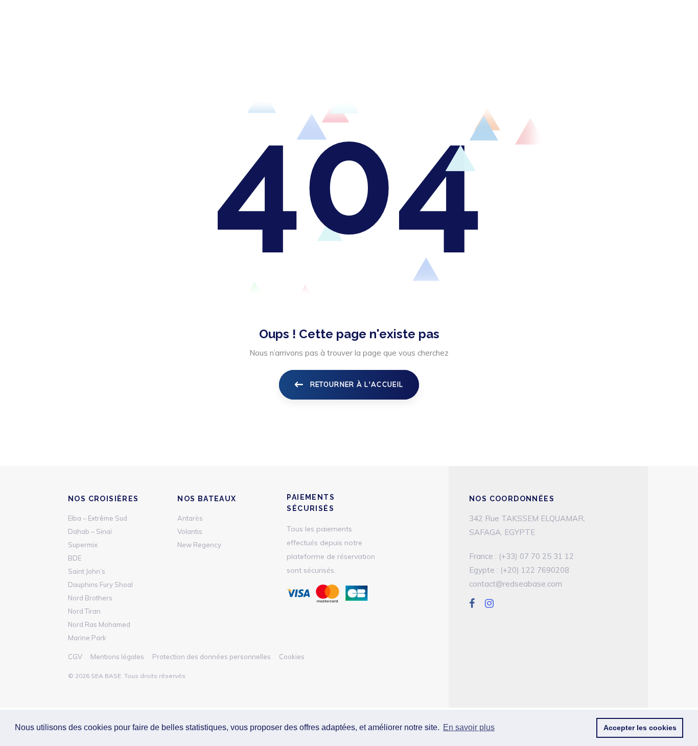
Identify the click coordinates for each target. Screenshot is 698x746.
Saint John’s (86, 571)
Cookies (292, 656)
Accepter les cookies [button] (640, 728)
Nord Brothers (90, 598)
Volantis (189, 531)
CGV (75, 656)
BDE (74, 558)
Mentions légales (117, 656)
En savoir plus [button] (469, 727)
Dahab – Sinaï (90, 531)
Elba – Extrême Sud (97, 518)
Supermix (83, 545)
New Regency (199, 545)
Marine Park (87, 638)
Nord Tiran (84, 611)
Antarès (190, 518)
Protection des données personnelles (211, 656)
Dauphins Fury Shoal (100, 584)
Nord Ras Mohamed (99, 624)
